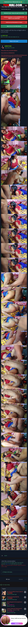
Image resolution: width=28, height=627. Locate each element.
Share (8, 579)
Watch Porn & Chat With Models (14, 26)
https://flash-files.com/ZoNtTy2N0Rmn (9, 50)
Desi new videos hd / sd (14, 36)
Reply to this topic (14, 41)
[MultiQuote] (2, 555)
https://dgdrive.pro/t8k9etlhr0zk (7, 52)
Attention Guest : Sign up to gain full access (14, 13)
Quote (5, 555)
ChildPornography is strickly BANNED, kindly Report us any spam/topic (14, 18)
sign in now (7, 563)
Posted (9, 47)
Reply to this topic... (8, 572)
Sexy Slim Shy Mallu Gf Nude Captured (15, 591)
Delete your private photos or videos (14, 22)
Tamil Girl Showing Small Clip (13, 596)
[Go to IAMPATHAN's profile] (2, 47)
